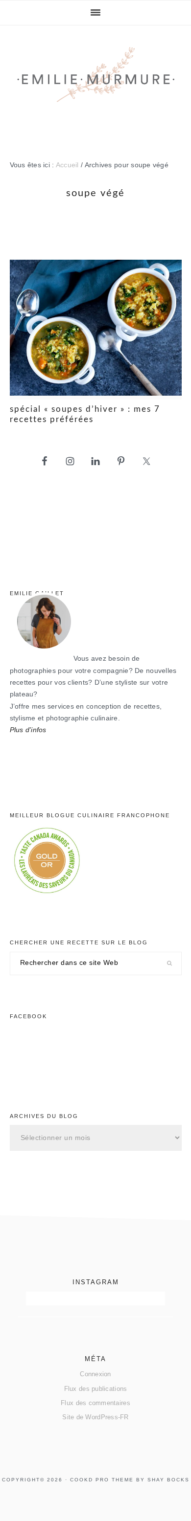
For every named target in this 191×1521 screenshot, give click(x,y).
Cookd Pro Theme (102, 1479)
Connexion (95, 1374)
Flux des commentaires (95, 1403)
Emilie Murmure (96, 84)
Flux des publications (95, 1388)
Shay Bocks (168, 1479)
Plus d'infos (28, 730)
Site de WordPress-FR (95, 1417)
